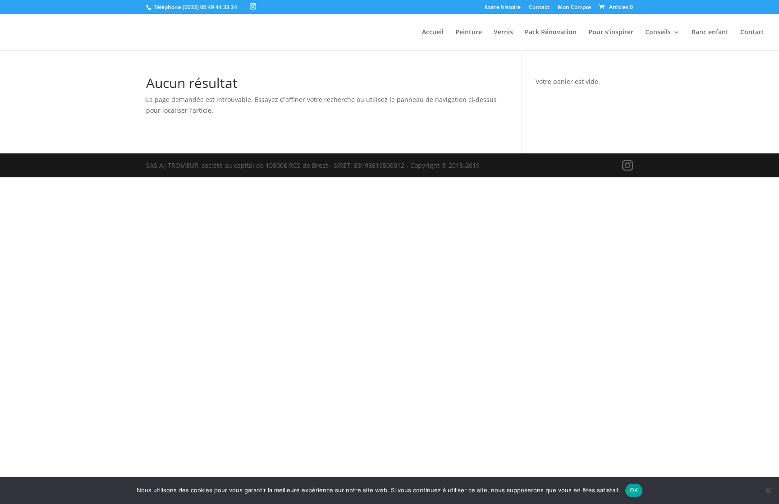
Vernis (503, 32)
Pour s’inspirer (610, 32)
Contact (539, 8)
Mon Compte (574, 8)
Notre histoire (503, 8)
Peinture (468, 32)
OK (634, 490)
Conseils (658, 32)
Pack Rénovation (551, 32)
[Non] (767, 490)
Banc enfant (710, 32)
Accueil (433, 32)
